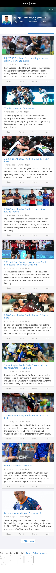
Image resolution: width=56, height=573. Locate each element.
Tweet (21, 81)
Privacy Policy (32, 553)
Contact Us (45, 553)
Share (51, 9)
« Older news (28, 541)
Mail (47, 81)
